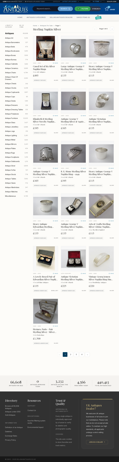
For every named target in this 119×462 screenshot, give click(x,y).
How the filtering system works (36, 422)
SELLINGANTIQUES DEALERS (61, 17)
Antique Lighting (16, 135)
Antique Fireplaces (16, 114)
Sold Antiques (10, 415)
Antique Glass (16, 122)
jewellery (54, 290)
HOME (20, 17)
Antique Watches (16, 192)
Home (35, 25)
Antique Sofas (16, 170)
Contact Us (32, 410)
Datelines (8, 432)
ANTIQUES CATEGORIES (36, 17)
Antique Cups (16, 97)
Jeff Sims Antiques (42, 282)
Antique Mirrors (16, 144)
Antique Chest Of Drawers (16, 78)
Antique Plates (16, 148)
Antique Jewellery (16, 127)
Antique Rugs (16, 153)
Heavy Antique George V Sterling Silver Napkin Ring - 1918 (100, 174)
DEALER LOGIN (111, 1)
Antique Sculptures (16, 157)
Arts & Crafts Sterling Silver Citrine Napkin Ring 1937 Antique (99, 227)
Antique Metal (16, 140)
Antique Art (16, 38)
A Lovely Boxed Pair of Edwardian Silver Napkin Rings (45, 279)
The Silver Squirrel (98, 230)
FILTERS (83, 9)
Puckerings (40, 335)
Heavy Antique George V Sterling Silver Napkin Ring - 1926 (100, 69)
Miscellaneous (16, 196)
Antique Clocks (16, 88)
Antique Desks (16, 101)
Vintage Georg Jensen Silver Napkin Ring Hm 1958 (100, 279)
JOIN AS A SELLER (96, 442)
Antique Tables (16, 179)
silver (56, 80)
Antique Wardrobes (16, 187)
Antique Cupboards (16, 92)
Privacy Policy (10, 440)
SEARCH (64, 9)
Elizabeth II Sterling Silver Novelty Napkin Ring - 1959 (43, 121)
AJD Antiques (41, 72)
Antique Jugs (16, 131)
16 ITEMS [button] (96, 1)
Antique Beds (16, 47)
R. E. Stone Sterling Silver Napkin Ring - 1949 (73, 173)
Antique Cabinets (16, 64)
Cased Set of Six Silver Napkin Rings (44, 68)
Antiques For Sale (46, 25)
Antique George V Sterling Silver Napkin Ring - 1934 (72, 227)
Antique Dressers (16, 105)
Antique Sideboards (16, 161)
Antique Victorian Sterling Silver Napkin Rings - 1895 (72, 279)
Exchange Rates (11, 436)
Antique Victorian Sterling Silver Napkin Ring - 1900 (99, 121)
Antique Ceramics (16, 68)
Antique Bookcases (16, 51)
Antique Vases (16, 183)
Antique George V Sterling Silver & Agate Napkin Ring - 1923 (72, 121)
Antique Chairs (16, 73)
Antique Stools (16, 174)
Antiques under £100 (12, 412)
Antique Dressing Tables (16, 110)
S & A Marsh (69, 72)
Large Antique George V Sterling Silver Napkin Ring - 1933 (72, 69)
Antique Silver (16, 166)
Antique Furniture (16, 118)
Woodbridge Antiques (99, 282)
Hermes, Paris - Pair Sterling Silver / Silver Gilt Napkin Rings (44, 332)
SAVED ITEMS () (83, 17)
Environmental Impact (35, 427)
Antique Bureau (16, 60)
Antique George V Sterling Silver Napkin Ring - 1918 (44, 174)
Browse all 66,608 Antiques (12, 407)
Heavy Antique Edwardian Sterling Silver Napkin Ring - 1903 (45, 227)
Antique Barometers (16, 42)
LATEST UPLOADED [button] (69, 1)
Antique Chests (16, 84)
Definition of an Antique (14, 427)
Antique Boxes (16, 55)
